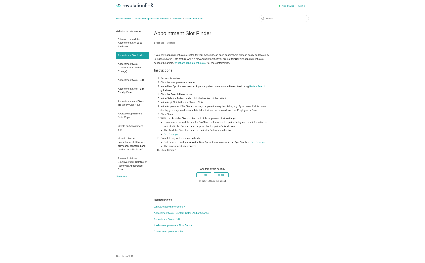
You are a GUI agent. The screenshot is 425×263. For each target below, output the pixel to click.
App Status (287, 5)
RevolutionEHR (123, 18)
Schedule (176, 18)
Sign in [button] (301, 5)
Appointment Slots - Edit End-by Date (131, 90)
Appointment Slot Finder (131, 55)
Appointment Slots (194, 18)
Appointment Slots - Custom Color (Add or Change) (130, 67)
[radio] (203, 174)
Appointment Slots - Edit (131, 80)
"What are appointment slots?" (190, 62)
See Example (171, 134)
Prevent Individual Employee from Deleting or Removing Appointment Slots (132, 164)
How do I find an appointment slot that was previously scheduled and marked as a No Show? (131, 144)
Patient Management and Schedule (152, 18)
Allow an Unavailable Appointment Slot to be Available (130, 43)
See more (121, 176)
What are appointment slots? (169, 206)
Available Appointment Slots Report (130, 115)
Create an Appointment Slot (130, 128)
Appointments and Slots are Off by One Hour (131, 103)
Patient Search (257, 86)
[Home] (134, 6)
